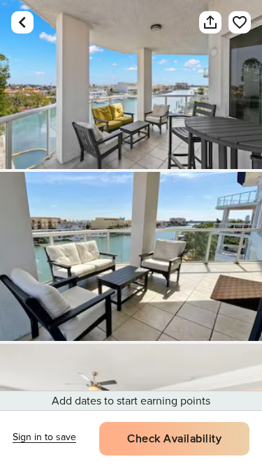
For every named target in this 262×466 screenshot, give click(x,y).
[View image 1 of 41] (131, 84)
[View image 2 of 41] (131, 256)
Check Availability (174, 439)
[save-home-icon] (232, 22)
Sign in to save (44, 437)
